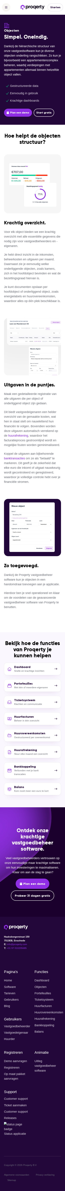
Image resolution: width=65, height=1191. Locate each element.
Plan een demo (19, 112)
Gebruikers (11, 999)
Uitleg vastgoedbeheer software (45, 1065)
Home (8, 980)
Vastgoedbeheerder (17, 1026)
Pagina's (11, 972)
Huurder (9, 1039)
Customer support (16, 1098)
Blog (7, 1006)
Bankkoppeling (44, 1025)
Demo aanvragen (15, 1061)
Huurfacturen (43, 1006)
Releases (10, 1118)
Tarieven (9, 993)
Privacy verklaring (45, 1174)
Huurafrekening (44, 1018)
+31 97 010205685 (17, 948)
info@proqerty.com (17, 944)
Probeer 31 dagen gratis (32, 896)
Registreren (13, 1052)
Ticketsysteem (44, 999)
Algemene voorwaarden (16, 1174)
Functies (41, 972)
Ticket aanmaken (15, 1105)
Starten (55, 7)
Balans (39, 1031)
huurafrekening (18, 435)
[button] (6, 7)
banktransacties (14, 458)
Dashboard (41, 980)
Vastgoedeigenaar (16, 1032)
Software (10, 987)
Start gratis (44, 112)
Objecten (40, 987)
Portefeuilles (42, 993)
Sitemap (11, 1180)
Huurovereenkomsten (48, 1012)
